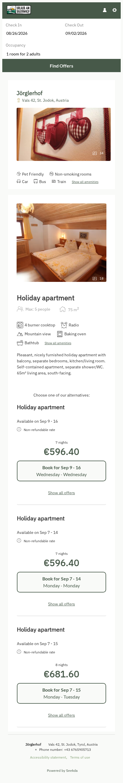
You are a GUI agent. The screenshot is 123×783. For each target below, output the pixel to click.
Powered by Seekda (62, 770)
